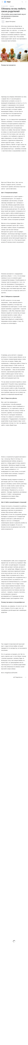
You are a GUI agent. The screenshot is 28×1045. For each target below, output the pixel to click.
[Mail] (5, 2)
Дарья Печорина (10, 21)
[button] (14, 53)
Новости (12, 6)
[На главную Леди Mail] (8, 2)
